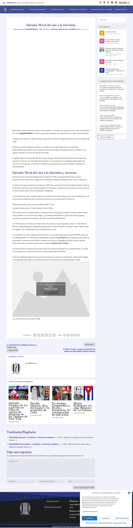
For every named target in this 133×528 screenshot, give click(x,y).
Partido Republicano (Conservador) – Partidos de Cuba (114, 70)
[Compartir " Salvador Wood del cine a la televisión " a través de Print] (54, 335)
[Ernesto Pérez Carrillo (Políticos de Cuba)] (102, 41)
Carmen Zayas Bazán (59, 243)
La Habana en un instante (78, 9)
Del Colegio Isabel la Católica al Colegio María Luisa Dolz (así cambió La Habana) (111, 128)
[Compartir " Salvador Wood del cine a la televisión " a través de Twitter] (39, 335)
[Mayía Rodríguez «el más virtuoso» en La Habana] (83, 393)
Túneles (114, 55)
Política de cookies (91, 523)
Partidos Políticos (118, 74)
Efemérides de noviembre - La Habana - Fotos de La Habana (34, 444)
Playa (106, 55)
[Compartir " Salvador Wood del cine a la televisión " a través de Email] (50, 335)
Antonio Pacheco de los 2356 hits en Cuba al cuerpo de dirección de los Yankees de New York (18, 411)
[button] (129, 493)
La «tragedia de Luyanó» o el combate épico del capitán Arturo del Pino (111, 99)
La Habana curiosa (57, 9)
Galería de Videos (105, 137)
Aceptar (89, 518)
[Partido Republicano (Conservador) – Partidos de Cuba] (102, 70)
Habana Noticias (121, 9)
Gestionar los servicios (90, 511)
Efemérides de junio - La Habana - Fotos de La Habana (31, 437)
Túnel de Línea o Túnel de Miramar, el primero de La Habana (114, 50)
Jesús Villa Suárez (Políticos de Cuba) (114, 61)
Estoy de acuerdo (51, 293)
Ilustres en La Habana (67, 29)
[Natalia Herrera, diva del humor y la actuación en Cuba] (40, 393)
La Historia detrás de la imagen (101, 9)
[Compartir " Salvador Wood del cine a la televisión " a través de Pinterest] (42, 335)
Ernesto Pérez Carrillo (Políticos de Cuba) (112, 40)
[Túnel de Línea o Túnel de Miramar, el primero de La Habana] (102, 49)
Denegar (105, 518)
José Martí (62, 237)
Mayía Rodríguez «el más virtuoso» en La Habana (83, 406)
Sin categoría (116, 34)
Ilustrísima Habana (17, 9)
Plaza (110, 55)
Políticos (116, 43)
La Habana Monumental (37, 9)
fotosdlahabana (31, 29)
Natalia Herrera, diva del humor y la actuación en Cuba (39, 407)
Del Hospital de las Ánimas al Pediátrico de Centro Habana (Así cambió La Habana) (111, 118)
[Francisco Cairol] (102, 33)
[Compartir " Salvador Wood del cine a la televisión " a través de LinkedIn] (46, 335)
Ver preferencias (122, 518)
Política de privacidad (105, 523)
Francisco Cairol (110, 32)
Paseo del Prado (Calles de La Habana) (30, 3)
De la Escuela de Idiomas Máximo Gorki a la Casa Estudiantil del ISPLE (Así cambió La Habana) (112, 109)
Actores (54, 29)
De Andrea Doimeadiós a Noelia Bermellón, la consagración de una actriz (61, 408)
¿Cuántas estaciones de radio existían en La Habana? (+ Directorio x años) (112, 89)
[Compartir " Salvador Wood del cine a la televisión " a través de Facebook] (35, 335)
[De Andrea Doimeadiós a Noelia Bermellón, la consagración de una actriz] (62, 393)
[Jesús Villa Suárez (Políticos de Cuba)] (102, 61)
